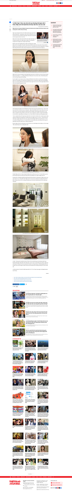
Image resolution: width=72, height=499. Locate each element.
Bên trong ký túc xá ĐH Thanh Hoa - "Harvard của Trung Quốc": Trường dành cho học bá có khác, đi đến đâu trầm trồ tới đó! (30, 442)
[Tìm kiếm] (10, 3)
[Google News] (43, 27)
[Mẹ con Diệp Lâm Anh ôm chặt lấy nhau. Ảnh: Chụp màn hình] (30, 160)
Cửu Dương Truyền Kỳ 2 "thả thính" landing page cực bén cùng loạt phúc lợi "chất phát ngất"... (36, 294)
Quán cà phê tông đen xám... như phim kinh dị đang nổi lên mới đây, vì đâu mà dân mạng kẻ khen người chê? (43, 388)
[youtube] (58, 3)
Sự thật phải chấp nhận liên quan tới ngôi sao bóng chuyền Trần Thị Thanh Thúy (57, 46)
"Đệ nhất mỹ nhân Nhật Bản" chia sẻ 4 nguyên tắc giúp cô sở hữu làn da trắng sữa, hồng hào (43, 454)
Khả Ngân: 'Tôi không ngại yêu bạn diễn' (18, 427)
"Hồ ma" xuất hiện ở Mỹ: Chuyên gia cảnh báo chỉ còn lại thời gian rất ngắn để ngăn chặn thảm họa (43, 348)
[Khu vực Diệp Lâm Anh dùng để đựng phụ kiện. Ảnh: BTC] (30, 221)
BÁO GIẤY (44, 0)
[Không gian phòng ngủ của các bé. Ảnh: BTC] (30, 247)
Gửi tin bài (57, 0)
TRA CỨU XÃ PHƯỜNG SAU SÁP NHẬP (50, 0)
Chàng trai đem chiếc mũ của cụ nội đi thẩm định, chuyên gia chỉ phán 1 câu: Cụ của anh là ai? (30, 361)
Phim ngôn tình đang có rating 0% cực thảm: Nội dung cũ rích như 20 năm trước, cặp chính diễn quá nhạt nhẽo (43, 468)
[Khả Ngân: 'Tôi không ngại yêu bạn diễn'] (18, 422)
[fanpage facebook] (57, 3)
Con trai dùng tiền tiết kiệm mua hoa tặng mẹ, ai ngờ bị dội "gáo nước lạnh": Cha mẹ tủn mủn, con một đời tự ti (30, 415)
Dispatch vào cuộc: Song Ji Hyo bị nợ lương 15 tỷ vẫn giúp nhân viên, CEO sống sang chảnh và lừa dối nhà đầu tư (36, 313)
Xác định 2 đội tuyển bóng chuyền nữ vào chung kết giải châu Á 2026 (57, 26)
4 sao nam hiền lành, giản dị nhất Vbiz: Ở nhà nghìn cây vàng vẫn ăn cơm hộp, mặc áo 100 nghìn (30, 374)
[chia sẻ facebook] (10, 24)
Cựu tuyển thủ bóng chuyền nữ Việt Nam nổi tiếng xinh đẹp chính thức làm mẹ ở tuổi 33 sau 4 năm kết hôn (57, 31)
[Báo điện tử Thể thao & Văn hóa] (36, 3)
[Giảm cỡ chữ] (10, 31)
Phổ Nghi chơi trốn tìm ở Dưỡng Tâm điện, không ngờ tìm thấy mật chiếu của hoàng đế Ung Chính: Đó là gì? (36, 303)
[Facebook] (59, 0)
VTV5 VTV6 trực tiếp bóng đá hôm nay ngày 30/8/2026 (57, 35)
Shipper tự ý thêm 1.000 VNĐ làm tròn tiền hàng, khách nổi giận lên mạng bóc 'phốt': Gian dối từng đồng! (30, 401)
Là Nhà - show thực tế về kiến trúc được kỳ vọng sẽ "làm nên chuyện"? (23, 281)
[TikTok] (62, 0)
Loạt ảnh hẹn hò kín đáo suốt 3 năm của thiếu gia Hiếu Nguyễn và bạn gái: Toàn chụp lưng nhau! (43, 361)
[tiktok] (60, 3)
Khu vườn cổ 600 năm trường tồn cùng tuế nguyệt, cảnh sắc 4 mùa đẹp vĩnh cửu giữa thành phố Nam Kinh (18, 455)
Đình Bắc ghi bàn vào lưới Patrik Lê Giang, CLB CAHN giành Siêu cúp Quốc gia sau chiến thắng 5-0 (57, 41)
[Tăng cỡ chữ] (10, 28)
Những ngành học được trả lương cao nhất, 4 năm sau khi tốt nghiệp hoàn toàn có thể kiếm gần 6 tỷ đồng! (18, 375)
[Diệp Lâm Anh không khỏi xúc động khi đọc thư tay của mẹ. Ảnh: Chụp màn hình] (30, 137)
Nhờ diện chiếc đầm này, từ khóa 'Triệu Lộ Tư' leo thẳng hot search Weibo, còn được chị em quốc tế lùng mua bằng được (30, 455)
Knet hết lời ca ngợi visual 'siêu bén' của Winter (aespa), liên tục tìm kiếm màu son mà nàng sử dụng (43, 374)
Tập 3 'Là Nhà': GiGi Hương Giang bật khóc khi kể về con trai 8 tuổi (42, 40)
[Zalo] (62, 3)
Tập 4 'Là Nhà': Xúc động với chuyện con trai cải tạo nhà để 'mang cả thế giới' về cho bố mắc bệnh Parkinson (28, 277)
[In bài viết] (10, 26)
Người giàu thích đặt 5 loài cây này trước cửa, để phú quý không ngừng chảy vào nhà (18, 348)
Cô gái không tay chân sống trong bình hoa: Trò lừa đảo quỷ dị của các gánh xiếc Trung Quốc (18, 414)
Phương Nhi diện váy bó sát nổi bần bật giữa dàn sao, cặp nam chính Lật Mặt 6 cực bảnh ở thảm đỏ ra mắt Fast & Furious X (30, 428)
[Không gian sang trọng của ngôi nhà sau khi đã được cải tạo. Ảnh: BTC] (30, 195)
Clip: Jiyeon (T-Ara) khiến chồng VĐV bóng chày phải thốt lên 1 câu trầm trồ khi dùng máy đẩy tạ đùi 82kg (18, 468)
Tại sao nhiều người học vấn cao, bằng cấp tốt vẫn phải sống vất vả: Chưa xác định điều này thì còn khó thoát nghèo (30, 349)
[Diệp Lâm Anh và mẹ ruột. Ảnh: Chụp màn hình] (30, 95)
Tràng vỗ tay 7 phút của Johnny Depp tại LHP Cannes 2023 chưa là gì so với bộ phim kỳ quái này (18, 441)
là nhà (17, 286)
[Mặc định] (10, 29)
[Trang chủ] (10, 6)
